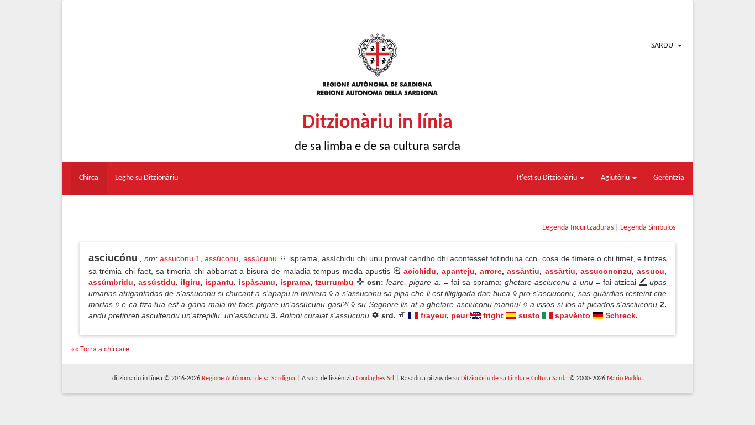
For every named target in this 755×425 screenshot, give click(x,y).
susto (529, 315)
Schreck (620, 315)
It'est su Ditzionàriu (548, 178)
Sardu (662, 46)
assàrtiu (560, 271)
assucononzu (606, 271)
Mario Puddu (624, 378)
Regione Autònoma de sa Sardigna (248, 378)
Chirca (88, 178)
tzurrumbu (334, 282)
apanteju (458, 271)
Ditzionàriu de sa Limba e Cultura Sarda (514, 378)
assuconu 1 (180, 258)
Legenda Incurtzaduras (578, 228)
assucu (650, 271)
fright (493, 315)
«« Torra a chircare (100, 349)
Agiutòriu (616, 178)
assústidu (157, 282)
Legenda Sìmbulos (647, 228)
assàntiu (523, 271)
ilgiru (190, 282)
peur (459, 315)
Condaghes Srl (375, 378)
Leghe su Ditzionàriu (146, 178)
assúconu (221, 258)
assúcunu (260, 258)
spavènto (572, 315)
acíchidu (419, 271)
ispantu (219, 282)
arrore (491, 271)
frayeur (434, 315)
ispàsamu (257, 282)
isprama (295, 282)
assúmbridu (110, 282)
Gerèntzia (668, 178)
